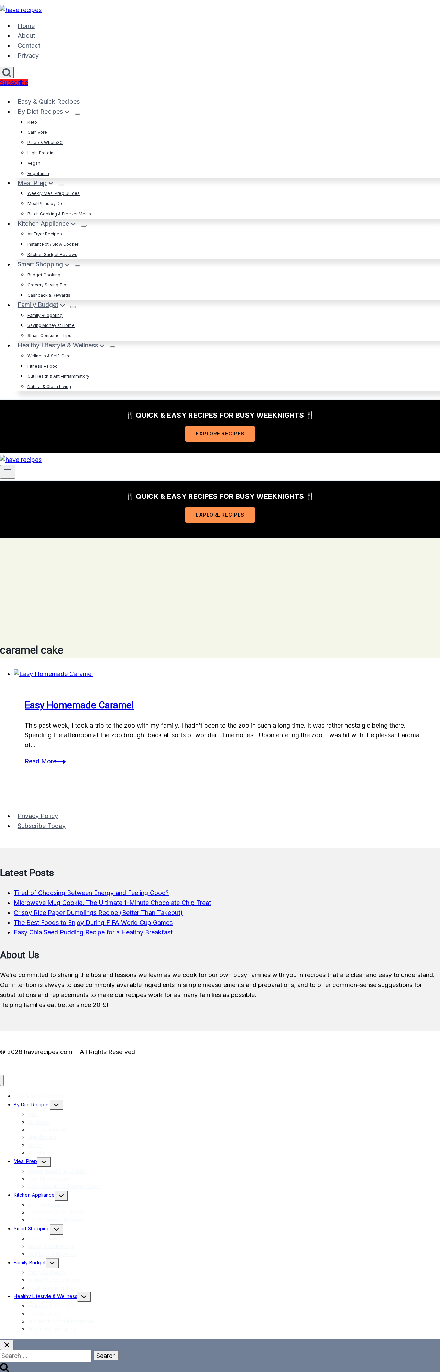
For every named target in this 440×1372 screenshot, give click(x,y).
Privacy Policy (38, 815)
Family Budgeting (45, 315)
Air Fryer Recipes (45, 233)
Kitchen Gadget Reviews (52, 254)
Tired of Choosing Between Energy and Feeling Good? (91, 892)
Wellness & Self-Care (49, 355)
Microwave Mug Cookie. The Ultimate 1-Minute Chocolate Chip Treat (112, 902)
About (26, 35)
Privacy (28, 55)
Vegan (34, 163)
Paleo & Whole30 (45, 142)
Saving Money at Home (51, 325)
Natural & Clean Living (49, 386)
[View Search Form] (7, 72)
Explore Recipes (220, 433)
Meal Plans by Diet (46, 203)
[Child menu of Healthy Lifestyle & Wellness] (113, 347)
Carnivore (37, 132)
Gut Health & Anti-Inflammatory (58, 376)
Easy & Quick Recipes (49, 101)
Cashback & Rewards (49, 295)
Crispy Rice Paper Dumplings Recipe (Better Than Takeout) (98, 912)
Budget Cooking (44, 274)
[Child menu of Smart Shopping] (77, 266)
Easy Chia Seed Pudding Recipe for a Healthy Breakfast (93, 932)
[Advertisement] (220, 586)
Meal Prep (25, 1161)
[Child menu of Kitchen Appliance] (84, 226)
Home (26, 25)
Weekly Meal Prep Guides (54, 193)
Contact (29, 45)
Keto (32, 122)
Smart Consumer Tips (50, 335)
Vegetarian (38, 173)
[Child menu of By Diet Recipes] (77, 114)
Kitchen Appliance (34, 1195)
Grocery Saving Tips (48, 284)
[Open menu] (7, 472)
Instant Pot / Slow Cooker (53, 244)
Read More (45, 761)
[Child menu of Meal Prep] (61, 185)
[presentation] (227, 674)
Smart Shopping (32, 1228)
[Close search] (7, 1345)
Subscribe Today (42, 825)
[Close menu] (2, 1080)
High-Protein (40, 152)
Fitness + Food (43, 366)
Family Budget (30, 1262)
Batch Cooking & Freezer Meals (59, 214)
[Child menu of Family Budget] (73, 307)
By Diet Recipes (32, 1104)
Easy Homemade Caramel (79, 705)
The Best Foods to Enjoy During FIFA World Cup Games (93, 922)
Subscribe (14, 82)
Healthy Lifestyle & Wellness (45, 1296)
